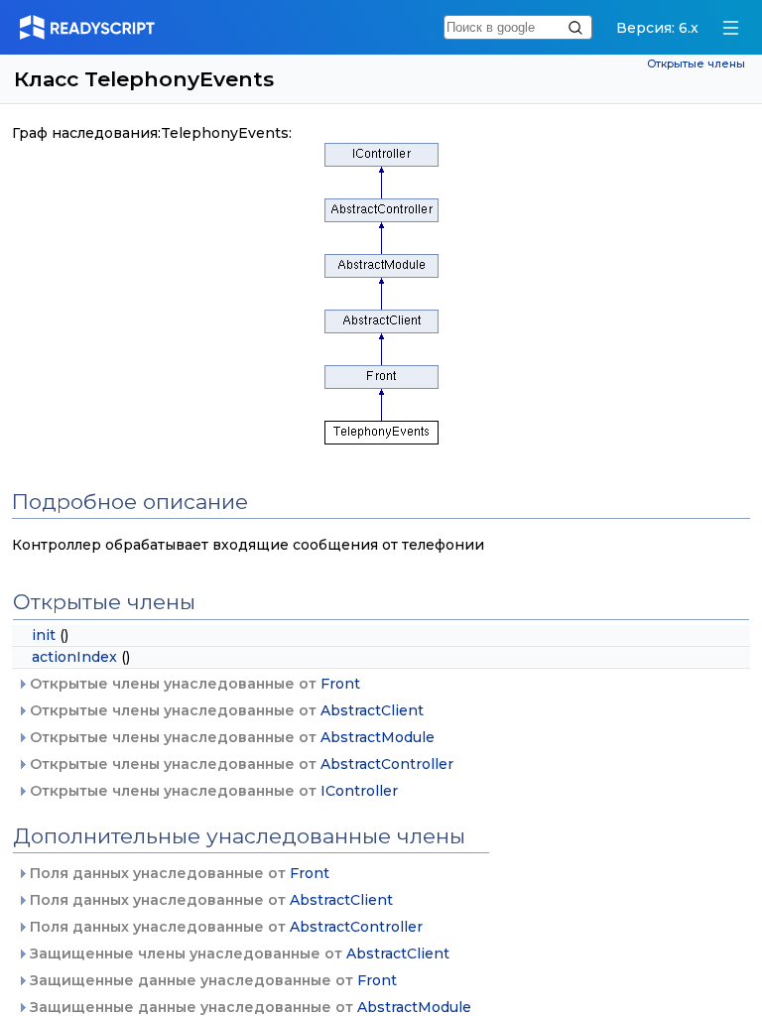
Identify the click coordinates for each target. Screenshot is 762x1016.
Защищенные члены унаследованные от (237, 953)
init (44, 635)
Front (340, 684)
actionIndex (74, 657)
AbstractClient (372, 710)
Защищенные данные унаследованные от (211, 980)
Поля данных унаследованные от (177, 873)
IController (359, 791)
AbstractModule (377, 737)
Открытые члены (696, 64)
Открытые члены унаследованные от (193, 684)
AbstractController (386, 764)
